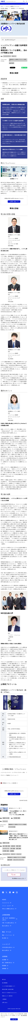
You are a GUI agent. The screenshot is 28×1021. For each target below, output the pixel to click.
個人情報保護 (24, 1015)
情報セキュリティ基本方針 (7, 995)
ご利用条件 (4, 999)
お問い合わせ (4, 1002)
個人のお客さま (5, 925)
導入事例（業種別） (4, 8)
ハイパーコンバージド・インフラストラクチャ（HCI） (13, 772)
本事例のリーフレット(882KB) (9, 783)
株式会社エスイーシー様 (14, 808)
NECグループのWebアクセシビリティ (9, 992)
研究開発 (4, 965)
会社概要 (4, 959)
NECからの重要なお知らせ (8, 908)
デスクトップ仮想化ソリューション (12, 6)
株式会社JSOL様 (13, 831)
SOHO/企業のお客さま (7, 947)
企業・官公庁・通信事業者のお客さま (8, 918)
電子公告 (4, 979)
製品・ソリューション (7, 935)
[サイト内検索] (24, 1)
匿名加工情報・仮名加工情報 (7, 989)
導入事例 (4, 938)
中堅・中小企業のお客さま (8, 922)
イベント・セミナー (6, 905)
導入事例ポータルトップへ (18, 878)
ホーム (2, 6)
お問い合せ (13, 201)
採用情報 (4, 968)
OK (13, 1019)
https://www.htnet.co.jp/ (15, 756)
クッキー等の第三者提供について (8, 986)
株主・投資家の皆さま (7, 962)
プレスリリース (5, 902)
